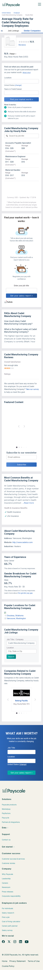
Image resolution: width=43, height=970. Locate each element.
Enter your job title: (21, 285)
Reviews (22, 45)
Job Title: (11, 748)
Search (11, 656)
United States (6, 13)
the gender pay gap (25, 593)
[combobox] (21, 81)
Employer (17, 13)
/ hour (12, 54)
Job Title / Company (15, 639)
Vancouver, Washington (16, 618)
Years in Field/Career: (13, 89)
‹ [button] (19, 426)
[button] (1, 30)
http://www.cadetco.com (22, 542)
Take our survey (32, 389)
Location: (8, 78)
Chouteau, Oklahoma (15, 615)
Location (10, 648)
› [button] (24, 426)
